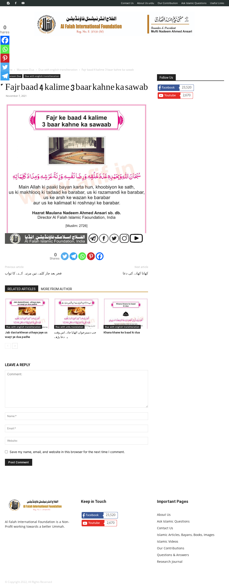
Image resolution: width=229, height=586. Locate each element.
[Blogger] (8, 3)
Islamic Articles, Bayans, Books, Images (185, 535)
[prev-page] (8, 346)
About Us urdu (145, 3)
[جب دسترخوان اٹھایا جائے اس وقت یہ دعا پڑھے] (76, 313)
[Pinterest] (91, 256)
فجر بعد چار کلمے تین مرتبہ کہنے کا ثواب (33, 273)
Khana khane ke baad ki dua (122, 332)
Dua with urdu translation (69, 326)
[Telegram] (73, 256)
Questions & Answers (173, 555)
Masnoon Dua (25, 70)
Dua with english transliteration (57, 70)
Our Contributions (170, 548)
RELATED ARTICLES (22, 289)
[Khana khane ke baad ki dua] (126, 313)
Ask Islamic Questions (193, 3)
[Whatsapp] (82, 256)
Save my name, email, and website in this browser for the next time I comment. (67, 452)
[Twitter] (65, 256)
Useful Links (217, 3)
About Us (164, 514)
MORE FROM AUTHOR (56, 289)
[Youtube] (23, 3)
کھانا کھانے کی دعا (135, 273)
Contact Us (127, 3)
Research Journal (169, 561)
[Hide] (2, 84)
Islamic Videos (167, 541)
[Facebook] (15, 3)
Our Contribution (168, 3)
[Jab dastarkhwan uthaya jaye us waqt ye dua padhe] (27, 313)
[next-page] (15, 346)
